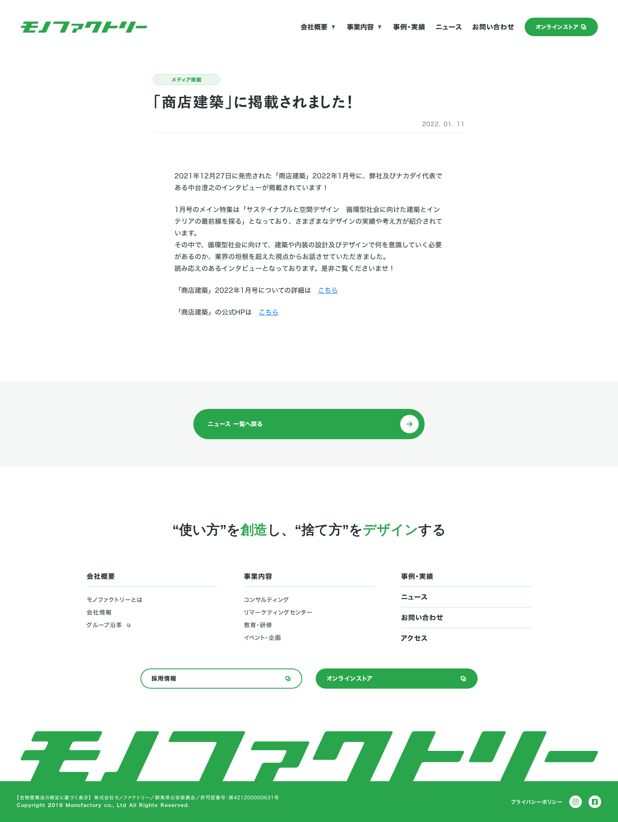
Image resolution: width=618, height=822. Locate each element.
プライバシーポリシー (537, 801)
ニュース (449, 27)
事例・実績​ (409, 27)
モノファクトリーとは (115, 600)
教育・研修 (258, 625)
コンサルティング (266, 600)
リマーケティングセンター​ (278, 612)
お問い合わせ (493, 27)
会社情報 (99, 612)
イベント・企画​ (262, 638)
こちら (328, 290)
